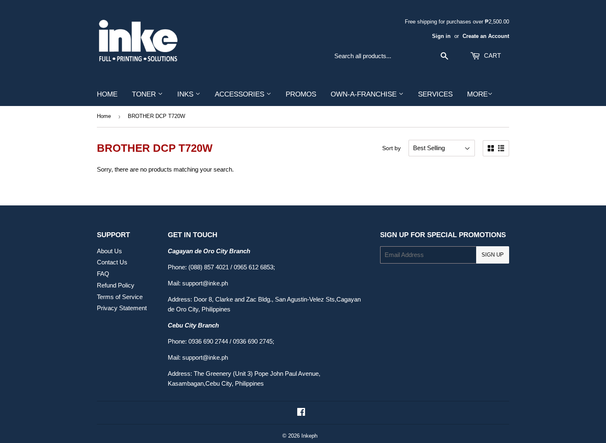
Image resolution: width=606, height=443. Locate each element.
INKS (186, 94)
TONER (145, 94)
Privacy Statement (122, 307)
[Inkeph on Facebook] (301, 412)
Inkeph (309, 436)
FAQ (103, 273)
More (477, 94)
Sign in (441, 36)
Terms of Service (120, 296)
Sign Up (493, 255)
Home (104, 116)
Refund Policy (115, 285)
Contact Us (112, 262)
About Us (109, 250)
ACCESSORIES (240, 94)
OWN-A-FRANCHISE (365, 94)
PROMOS (301, 94)
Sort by (391, 148)
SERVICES (435, 94)
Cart (491, 55)
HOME (107, 94)
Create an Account (486, 36)
